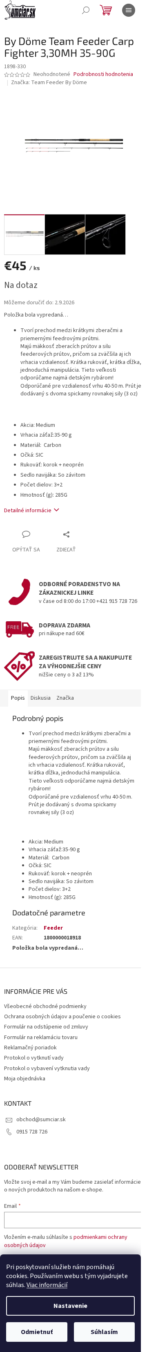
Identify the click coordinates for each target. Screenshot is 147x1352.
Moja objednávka (24, 1079)
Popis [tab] (18, 698)
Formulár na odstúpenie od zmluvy (46, 1027)
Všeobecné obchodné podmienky (45, 1006)
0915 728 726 (31, 1132)
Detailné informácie (27, 510)
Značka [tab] (65, 698)
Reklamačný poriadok (30, 1048)
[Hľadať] (86, 10)
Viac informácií (47, 1285)
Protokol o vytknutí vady (34, 1058)
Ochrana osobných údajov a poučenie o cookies (62, 1017)
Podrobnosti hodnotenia (103, 74)
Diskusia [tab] (41, 698)
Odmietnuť (37, 1331)
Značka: (49, 82)
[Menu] (128, 10)
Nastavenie (70, 1305)
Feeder (53, 928)
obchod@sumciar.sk (41, 1120)
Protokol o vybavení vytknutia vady (47, 1068)
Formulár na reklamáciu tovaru (41, 1037)
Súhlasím (104, 1331)
